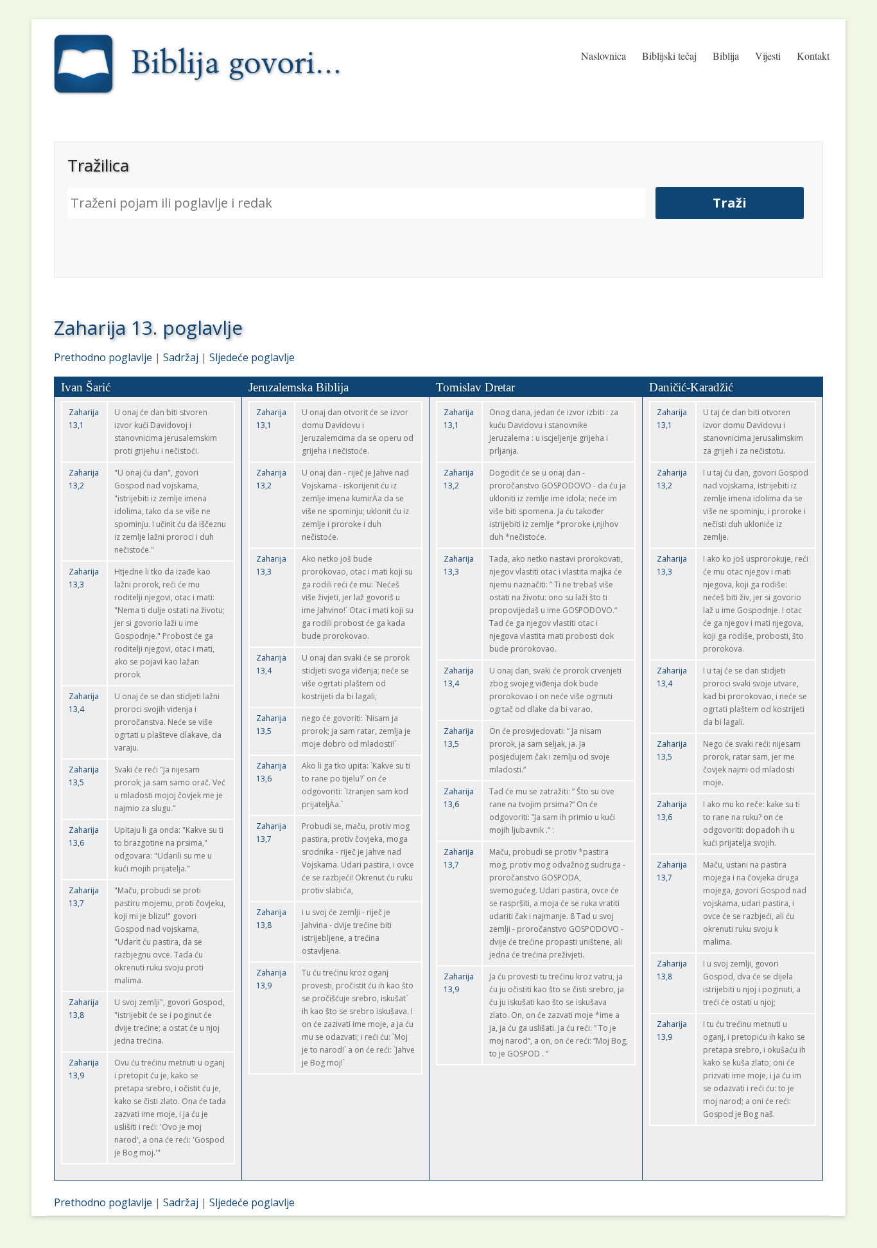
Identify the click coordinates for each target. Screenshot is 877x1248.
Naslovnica (603, 55)
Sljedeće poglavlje (252, 357)
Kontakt (813, 55)
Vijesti (768, 55)
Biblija (726, 55)
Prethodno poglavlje (103, 357)
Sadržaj (180, 357)
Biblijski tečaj (669, 55)
